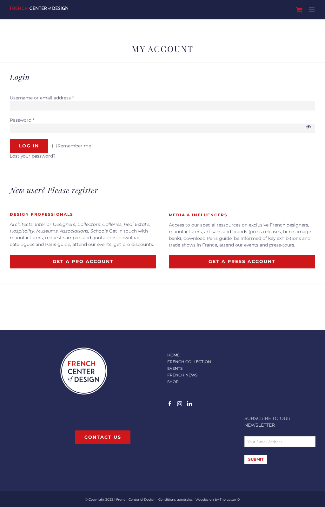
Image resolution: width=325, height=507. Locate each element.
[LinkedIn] (189, 403)
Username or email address (42, 98)
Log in (29, 146)
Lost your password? (33, 156)
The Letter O (230, 499)
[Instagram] (179, 403)
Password (22, 120)
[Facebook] (169, 403)
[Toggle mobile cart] (299, 9)
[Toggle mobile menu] (312, 9)
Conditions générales (175, 499)
